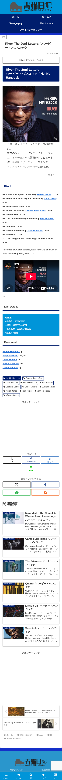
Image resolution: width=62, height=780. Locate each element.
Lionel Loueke (10, 367)
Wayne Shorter (10, 355)
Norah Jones (44, 194)
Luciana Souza (35, 230)
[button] (56, 517)
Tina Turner (50, 198)
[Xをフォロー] (17, 484)
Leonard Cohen (13, 387)
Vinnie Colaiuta (11, 363)
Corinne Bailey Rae (35, 210)
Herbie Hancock (11, 351)
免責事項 (45, 770)
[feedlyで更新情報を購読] (17, 492)
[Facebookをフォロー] (45, 484)
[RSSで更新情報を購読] (45, 492)
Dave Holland (10, 359)
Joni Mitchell (47, 218)
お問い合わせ (16, 770)
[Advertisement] (31, 426)
